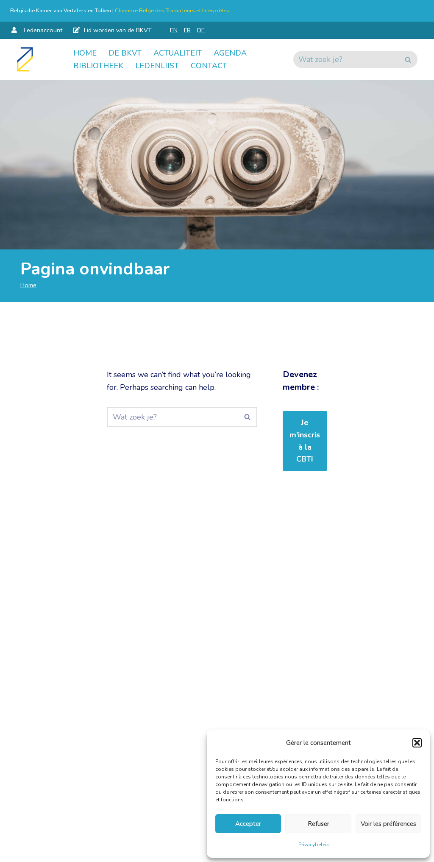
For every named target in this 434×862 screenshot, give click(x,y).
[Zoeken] (407, 59)
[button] (417, 743)
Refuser (318, 824)
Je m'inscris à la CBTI (304, 440)
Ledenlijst (157, 66)
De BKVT (125, 53)
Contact (209, 66)
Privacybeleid (314, 844)
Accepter (248, 824)
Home (85, 53)
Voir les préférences (388, 824)
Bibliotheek (98, 66)
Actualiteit (177, 53)
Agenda (230, 53)
